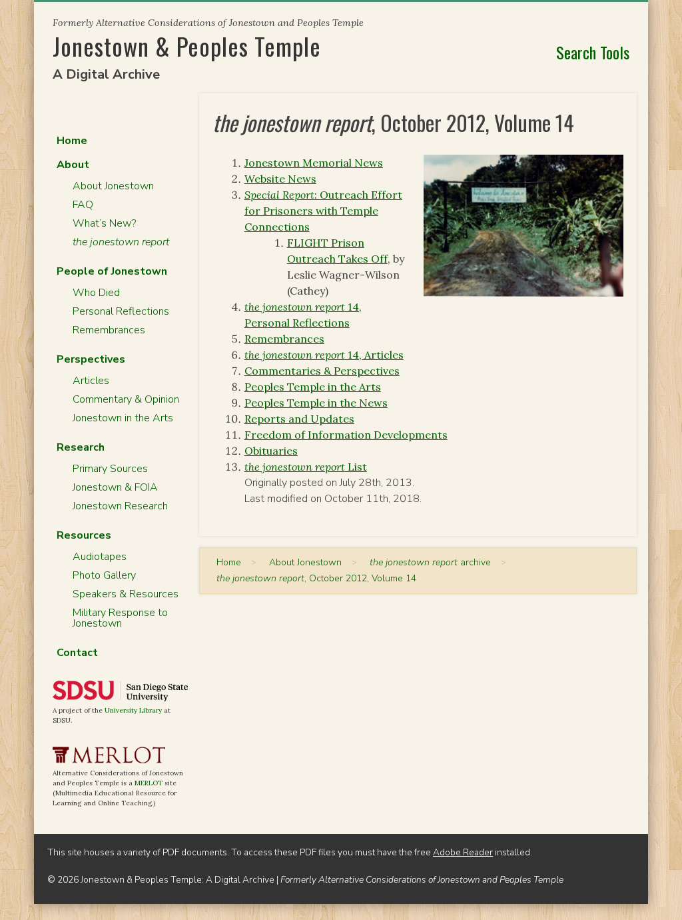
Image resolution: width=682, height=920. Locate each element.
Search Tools (592, 52)
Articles (91, 380)
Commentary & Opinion (126, 399)
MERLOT (149, 783)
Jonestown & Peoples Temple (187, 45)
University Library (133, 710)
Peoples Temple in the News (316, 402)
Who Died (96, 292)
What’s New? (104, 223)
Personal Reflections (121, 311)
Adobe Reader (463, 852)
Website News (280, 178)
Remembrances (284, 338)
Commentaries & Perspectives (322, 370)
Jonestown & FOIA (115, 487)
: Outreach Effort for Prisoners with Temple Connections (323, 210)
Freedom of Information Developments (346, 434)
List (305, 466)
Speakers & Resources (125, 594)
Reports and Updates (299, 418)
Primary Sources (110, 468)
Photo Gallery (104, 575)
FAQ (83, 204)
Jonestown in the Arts (123, 418)
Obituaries (271, 450)
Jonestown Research (120, 506)
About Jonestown (113, 186)
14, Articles (324, 354)
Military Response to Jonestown (120, 618)
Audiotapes (100, 556)
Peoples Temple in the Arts (312, 386)
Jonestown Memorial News (313, 162)
